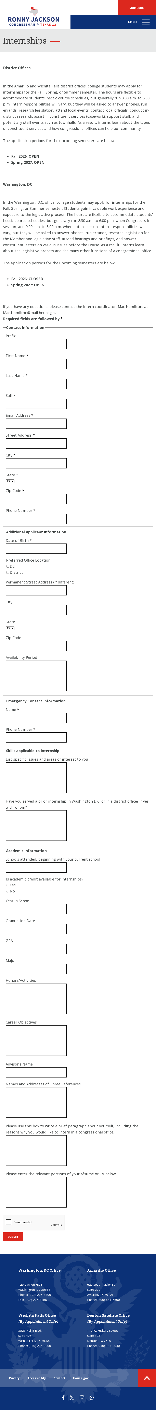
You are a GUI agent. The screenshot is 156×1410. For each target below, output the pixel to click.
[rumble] (92, 1397)
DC (12, 566)
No (12, 891)
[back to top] (147, 1378)
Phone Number (20, 510)
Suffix (10, 395)
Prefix (11, 335)
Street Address (20, 435)
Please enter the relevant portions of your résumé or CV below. (61, 1173)
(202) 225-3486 (36, 1300)
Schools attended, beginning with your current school (53, 859)
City (10, 455)
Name (12, 709)
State (12, 475)
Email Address (19, 415)
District (16, 572)
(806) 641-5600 (109, 1300)
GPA (9, 940)
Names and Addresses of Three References (43, 1084)
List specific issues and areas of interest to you (47, 759)
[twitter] (72, 1397)
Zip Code (15, 490)
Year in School (18, 900)
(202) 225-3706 (40, 1295)
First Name (17, 355)
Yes (13, 885)
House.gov (81, 1378)
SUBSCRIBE (136, 8)
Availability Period (21, 657)
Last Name (17, 375)
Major (11, 960)
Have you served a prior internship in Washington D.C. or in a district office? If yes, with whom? (78, 804)
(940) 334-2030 (109, 1346)
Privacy (14, 1378)
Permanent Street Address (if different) (40, 582)
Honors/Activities (21, 980)
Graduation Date (20, 920)
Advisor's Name (19, 1064)
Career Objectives (21, 1022)
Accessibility (36, 1378)
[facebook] (63, 1397)
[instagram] (82, 1397)
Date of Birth (19, 540)
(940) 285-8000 (40, 1346)
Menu (139, 24)
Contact (59, 1378)
